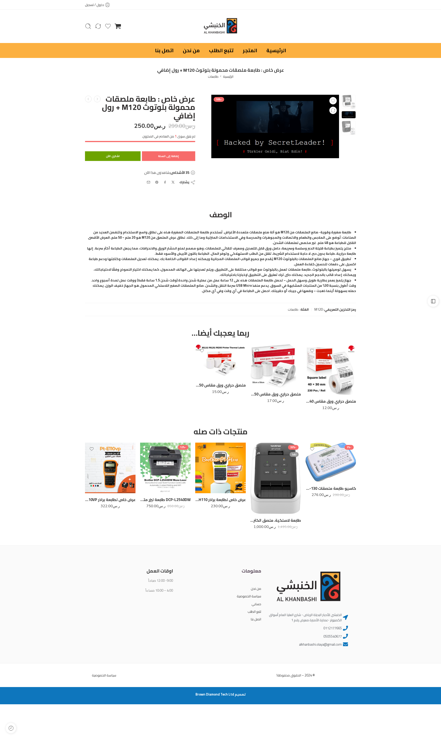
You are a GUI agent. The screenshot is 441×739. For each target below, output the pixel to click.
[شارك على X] (173, 182)
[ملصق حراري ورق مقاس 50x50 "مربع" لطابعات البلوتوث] (275, 366)
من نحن (191, 50)
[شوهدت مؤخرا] (11, 728)
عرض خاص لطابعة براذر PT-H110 (220, 499)
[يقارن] (333, 110)
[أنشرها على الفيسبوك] (165, 182)
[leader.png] (275, 126)
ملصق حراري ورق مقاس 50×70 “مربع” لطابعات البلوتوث (220, 385)
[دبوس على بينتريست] (157, 182)
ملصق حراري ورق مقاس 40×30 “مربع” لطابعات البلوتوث (330, 401)
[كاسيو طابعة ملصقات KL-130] (330, 462)
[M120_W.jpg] (349, 102)
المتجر (250, 50)
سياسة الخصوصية (249, 596)
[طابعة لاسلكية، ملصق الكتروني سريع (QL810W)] (275, 478)
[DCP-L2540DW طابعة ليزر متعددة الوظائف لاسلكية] (165, 468)
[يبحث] (88, 26)
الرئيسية (276, 50)
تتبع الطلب (221, 50)
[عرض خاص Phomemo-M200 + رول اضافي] (97, 99)
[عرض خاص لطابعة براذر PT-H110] (220, 468)
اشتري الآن (113, 156)
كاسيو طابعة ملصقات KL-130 (330, 488)
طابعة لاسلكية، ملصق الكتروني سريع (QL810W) (275, 520)
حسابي (256, 604)
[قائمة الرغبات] (333, 100)
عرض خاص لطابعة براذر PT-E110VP (110, 499)
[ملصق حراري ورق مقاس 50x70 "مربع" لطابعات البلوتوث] (220, 361)
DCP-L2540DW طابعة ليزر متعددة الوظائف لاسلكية (165, 499)
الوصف (220, 214)
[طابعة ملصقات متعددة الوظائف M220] (88, 99)
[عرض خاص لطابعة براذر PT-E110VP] (110, 468)
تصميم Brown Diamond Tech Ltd (220, 694)
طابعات (213, 76)
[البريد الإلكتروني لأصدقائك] (148, 182)
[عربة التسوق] (118, 26)
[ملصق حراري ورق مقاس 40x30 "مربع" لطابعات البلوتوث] (330, 369)
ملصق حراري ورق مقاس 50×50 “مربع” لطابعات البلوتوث (275, 394)
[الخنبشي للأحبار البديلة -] (220, 26)
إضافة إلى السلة (168, 156)
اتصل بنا (164, 50)
